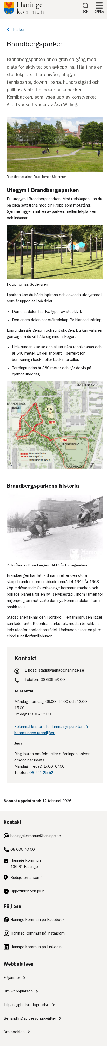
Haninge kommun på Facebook (37, 920)
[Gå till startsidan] (24, 13)
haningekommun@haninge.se (35, 836)
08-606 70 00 (22, 849)
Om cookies (14, 1032)
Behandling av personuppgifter (30, 1018)
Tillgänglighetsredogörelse (26, 1005)
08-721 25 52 (41, 773)
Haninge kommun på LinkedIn (36, 947)
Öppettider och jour (27, 891)
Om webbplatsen (18, 991)
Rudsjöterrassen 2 (26, 877)
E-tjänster (12, 978)
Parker (19, 29)
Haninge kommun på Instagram (38, 933)
